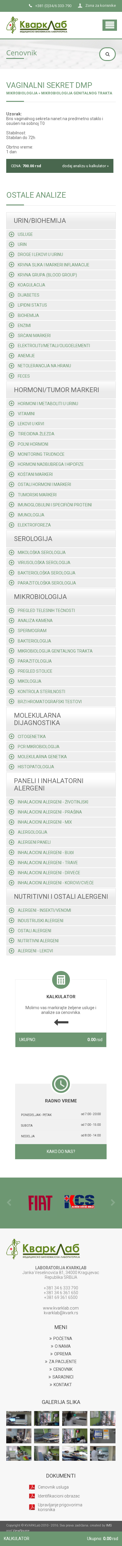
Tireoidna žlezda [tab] (36, 433)
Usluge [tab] (25, 234)
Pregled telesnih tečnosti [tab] (46, 610)
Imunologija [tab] (31, 515)
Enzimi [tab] (24, 325)
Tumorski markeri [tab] (37, 494)
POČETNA (62, 1338)
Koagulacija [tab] (31, 285)
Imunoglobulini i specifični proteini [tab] (55, 505)
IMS (109, 1525)
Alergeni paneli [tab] (34, 842)
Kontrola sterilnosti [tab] (41, 691)
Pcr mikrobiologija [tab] (39, 746)
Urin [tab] (22, 244)
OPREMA (62, 1354)
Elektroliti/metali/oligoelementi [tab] (54, 345)
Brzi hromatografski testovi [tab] (50, 701)
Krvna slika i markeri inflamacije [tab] (53, 265)
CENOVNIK (63, 1369)
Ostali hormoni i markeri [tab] (44, 484)
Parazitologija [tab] (35, 661)
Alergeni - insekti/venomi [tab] (44, 910)
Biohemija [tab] (28, 315)
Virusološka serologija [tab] (44, 562)
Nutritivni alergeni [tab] (38, 940)
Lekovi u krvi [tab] (31, 423)
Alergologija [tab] (32, 832)
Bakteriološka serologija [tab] (47, 573)
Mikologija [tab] (29, 681)
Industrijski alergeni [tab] (40, 920)
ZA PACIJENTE (63, 1361)
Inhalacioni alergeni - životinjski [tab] (53, 802)
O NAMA (63, 1346)
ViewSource (21, 1531)
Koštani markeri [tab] (35, 474)
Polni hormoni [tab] (33, 444)
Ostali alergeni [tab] (34, 930)
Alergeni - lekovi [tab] (35, 950)
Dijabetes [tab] (28, 295)
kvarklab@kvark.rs (61, 1312)
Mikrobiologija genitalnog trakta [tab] (55, 651)
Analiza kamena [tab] (35, 620)
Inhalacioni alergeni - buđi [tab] (46, 852)
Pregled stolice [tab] (35, 671)
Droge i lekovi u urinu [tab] (40, 254)
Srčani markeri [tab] (34, 335)
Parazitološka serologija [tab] (47, 583)
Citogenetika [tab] (32, 736)
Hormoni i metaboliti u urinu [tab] (48, 403)
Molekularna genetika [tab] (42, 756)
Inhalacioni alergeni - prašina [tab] (50, 812)
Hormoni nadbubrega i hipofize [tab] (51, 464)
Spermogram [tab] (32, 630)
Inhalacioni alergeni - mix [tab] (45, 822)
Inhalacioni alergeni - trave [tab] (48, 862)
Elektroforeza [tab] (34, 525)
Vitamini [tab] (26, 413)
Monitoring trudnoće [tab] (41, 454)
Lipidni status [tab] (32, 305)
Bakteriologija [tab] (34, 641)
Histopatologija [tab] (36, 766)
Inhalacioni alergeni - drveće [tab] (49, 872)
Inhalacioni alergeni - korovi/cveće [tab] (56, 882)
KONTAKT (63, 1384)
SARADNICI (62, 1377)
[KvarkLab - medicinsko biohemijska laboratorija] (36, 19)
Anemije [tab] (26, 355)
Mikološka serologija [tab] (42, 552)
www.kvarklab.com (61, 1308)
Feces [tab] (24, 376)
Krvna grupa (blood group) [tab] (47, 275)
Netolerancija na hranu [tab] (44, 365)
